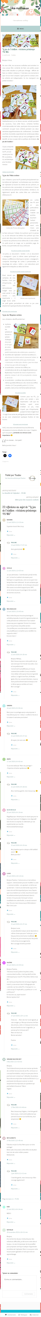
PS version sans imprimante (9, 311)
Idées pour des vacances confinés (27, 498)
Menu (22, 29)
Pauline (13, 55)
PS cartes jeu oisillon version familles (20, 250)
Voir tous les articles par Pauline (15, 478)
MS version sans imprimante (20, 424)
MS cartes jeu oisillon (20, 392)
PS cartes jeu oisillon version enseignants (20, 271)
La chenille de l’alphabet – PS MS (14, 492)
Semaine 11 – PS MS (12, 1199)
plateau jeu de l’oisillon (8, 172)
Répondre (10, 535)
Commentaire (28, 1294)
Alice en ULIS (11, 810)
